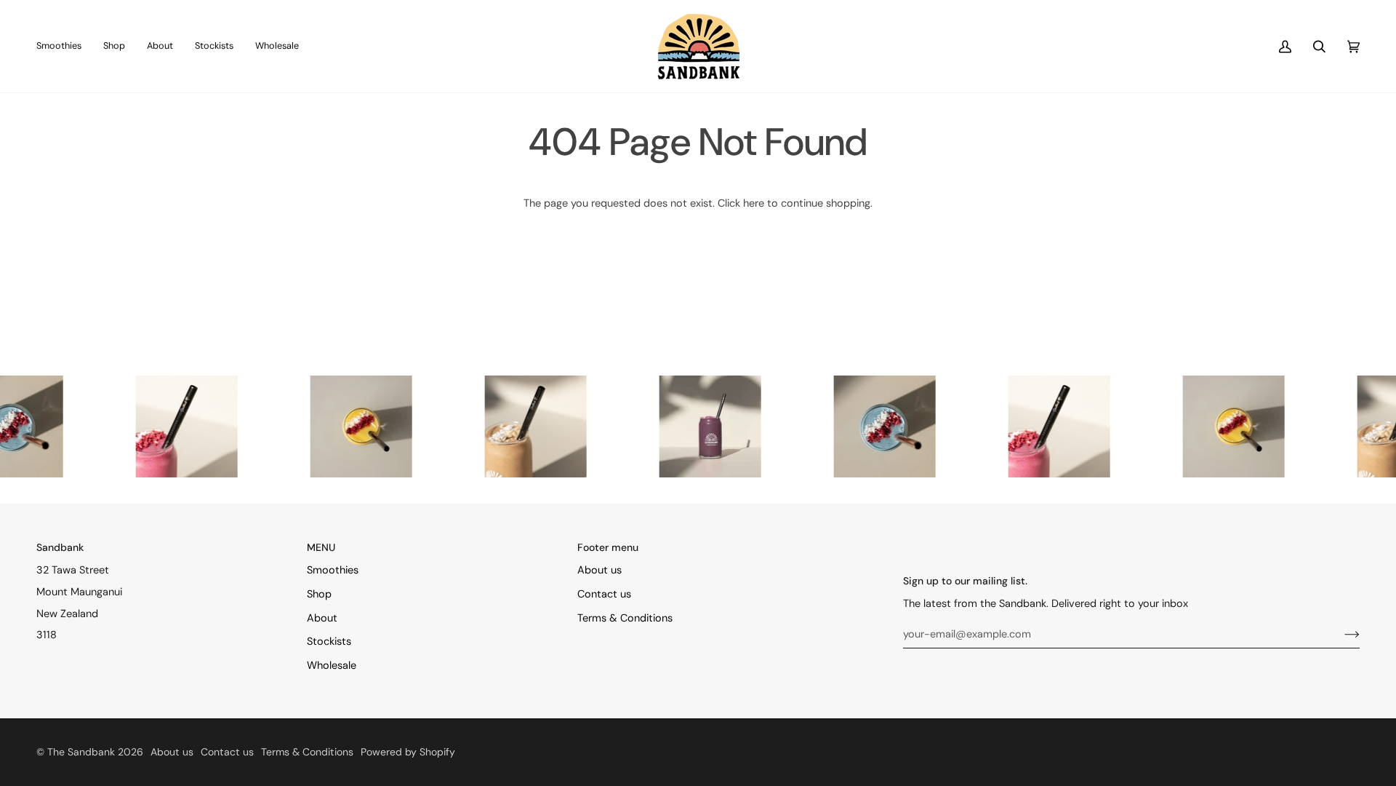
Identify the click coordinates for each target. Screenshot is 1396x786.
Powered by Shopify (408, 751)
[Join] (1340, 634)
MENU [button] (321, 547)
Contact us (604, 594)
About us (599, 570)
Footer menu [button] (607, 547)
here (753, 203)
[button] (114, 46)
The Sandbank (81, 751)
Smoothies (332, 570)
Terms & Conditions (625, 618)
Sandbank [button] (60, 547)
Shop (319, 594)
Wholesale (331, 665)
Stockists (329, 641)
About (322, 618)
